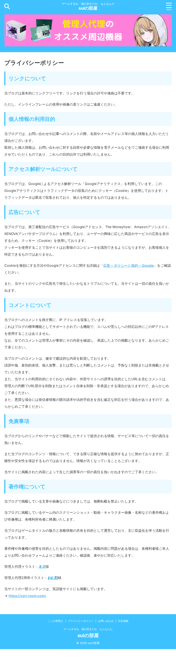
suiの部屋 (88, 8)
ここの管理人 (55, 621)
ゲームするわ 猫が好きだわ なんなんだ (88, 629)
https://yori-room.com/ (27, 596)
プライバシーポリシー (81, 621)
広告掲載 (123, 621)
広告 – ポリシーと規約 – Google (128, 265)
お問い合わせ (106, 621)
